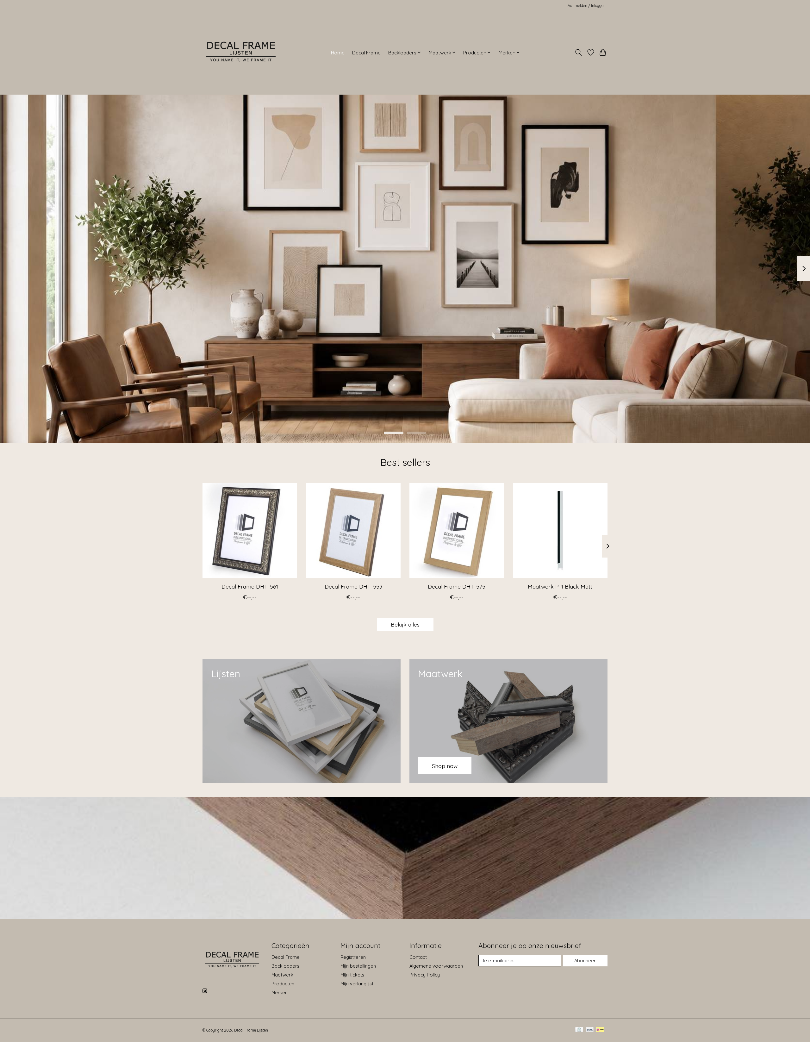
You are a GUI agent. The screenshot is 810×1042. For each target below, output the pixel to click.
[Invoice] (579, 1030)
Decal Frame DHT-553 (353, 586)
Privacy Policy (424, 975)
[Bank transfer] (590, 1030)
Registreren (353, 957)
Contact (418, 957)
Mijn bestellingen (358, 966)
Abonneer (585, 961)
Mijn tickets (352, 975)
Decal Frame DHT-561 (249, 586)
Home (338, 53)
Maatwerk (282, 975)
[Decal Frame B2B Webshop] (241, 52)
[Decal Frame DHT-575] (456, 530)
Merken (279, 992)
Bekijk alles (405, 624)
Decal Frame (366, 53)
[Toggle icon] (578, 52)
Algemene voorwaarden (436, 966)
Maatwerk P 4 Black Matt (560, 586)
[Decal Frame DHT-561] (249, 530)
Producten (282, 984)
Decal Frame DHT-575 (456, 586)
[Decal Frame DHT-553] (353, 530)
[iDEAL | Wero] (600, 1030)
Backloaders (285, 966)
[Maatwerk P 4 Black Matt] (560, 530)
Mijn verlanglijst (356, 984)
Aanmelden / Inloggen (587, 5)
